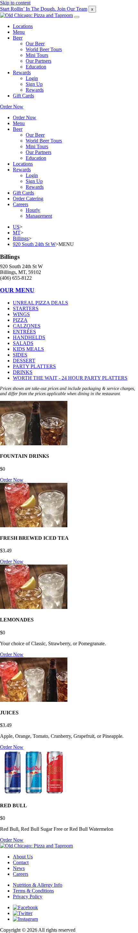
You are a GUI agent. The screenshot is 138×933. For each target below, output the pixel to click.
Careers (20, 204)
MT (17, 232)
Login (32, 78)
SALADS (23, 343)
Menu (19, 32)
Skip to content (15, 2)
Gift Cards (23, 95)
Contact (21, 862)
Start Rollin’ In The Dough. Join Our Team (43, 9)
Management (39, 216)
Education (36, 66)
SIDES (20, 355)
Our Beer (35, 43)
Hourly (33, 210)
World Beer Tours (44, 49)
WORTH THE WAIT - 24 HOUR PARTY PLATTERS (70, 378)
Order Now (11, 106)
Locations (23, 26)
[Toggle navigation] (76, 17)
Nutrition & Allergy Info (37, 885)
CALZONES (26, 326)
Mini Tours (37, 55)
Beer (17, 38)
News (19, 868)
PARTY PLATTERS (34, 366)
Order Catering (28, 198)
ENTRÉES (24, 331)
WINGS (21, 314)
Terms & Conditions (33, 890)
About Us (23, 856)
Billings (21, 238)
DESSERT (24, 360)
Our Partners (38, 61)
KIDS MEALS (28, 349)
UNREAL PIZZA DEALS (40, 302)
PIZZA (20, 320)
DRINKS (22, 372)
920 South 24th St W (34, 244)
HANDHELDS (29, 337)
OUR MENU (17, 290)
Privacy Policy (27, 896)
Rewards (22, 72)
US (16, 227)
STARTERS (26, 308)
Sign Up (34, 84)
